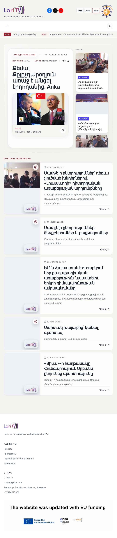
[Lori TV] (14, 9)
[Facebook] (49, 10)
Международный (24, 55)
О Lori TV (8, 477)
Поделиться (70, 61)
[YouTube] (60, 10)
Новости (8, 448)
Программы (10, 453)
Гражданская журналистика (19, 458)
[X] (55, 10)
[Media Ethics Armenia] (107, 10)
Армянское (9, 463)
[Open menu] (7, 26)
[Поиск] (110, 26)
